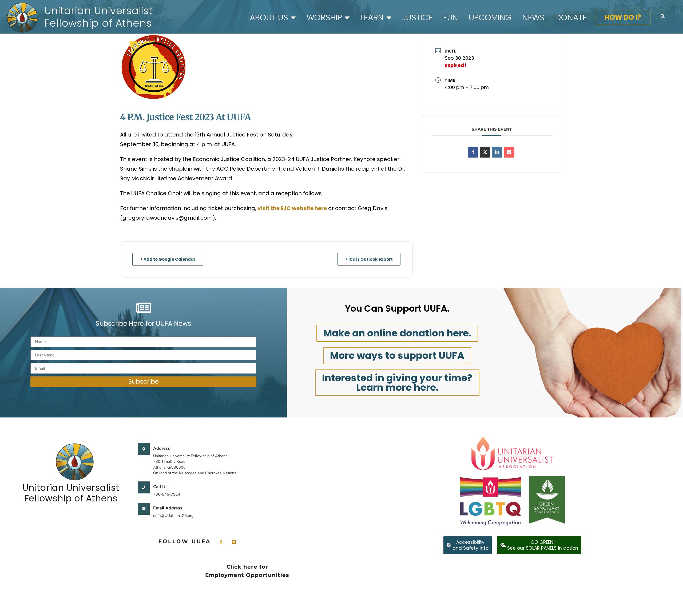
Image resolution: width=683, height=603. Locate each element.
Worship (324, 17)
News (533, 17)
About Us (269, 17)
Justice (417, 17)
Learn (372, 17)
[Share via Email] (509, 152)
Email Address (167, 508)
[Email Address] (144, 509)
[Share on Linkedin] (497, 152)
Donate (571, 17)
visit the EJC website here (292, 208)
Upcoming (490, 17)
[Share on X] (485, 152)
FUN (450, 17)
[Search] (662, 16)
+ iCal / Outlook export (369, 259)
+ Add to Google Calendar (168, 259)
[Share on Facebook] (473, 152)
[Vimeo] (234, 541)
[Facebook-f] (221, 541)
